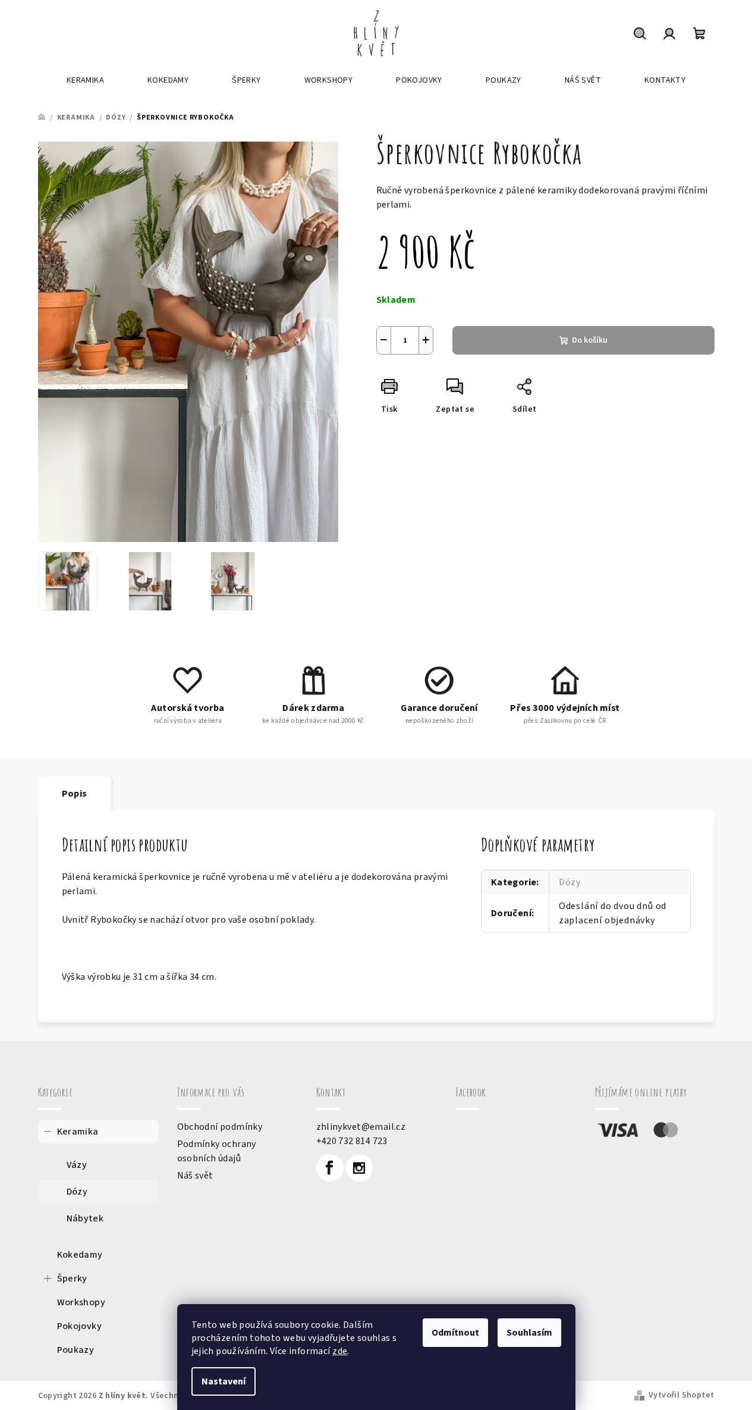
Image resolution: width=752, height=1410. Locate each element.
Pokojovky (79, 1326)
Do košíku (590, 340)
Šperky (72, 1278)
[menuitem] (85, 80)
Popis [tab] (74, 793)
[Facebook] (330, 1168)
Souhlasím (529, 1332)
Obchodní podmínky (220, 1126)
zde (339, 1351)
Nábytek (85, 1218)
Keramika (78, 1131)
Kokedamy (80, 1254)
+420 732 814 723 (352, 1141)
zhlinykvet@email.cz (361, 1126)
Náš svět (195, 1175)
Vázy (77, 1164)
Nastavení (224, 1381)
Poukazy (76, 1349)
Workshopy (81, 1302)
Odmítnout (455, 1332)
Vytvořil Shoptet (681, 1395)
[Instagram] (359, 1168)
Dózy (570, 882)
